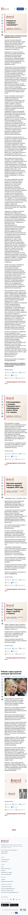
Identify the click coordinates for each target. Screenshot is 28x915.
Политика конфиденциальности (8, 888)
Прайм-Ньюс (13, 629)
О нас (2, 866)
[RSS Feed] (19, 899)
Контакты (3, 870)
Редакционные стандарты (6, 872)
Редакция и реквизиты (6, 868)
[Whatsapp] (2, 899)
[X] (8, 899)
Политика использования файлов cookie (9, 892)
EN (11, 912)
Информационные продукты (7, 881)
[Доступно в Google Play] (14, 905)
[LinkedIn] (16, 899)
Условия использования (6, 886)
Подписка (3, 879)
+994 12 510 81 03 (4, 851)
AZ (14, 912)
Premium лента (4, 861)
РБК (23, 437)
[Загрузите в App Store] (5, 905)
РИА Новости (16, 37)
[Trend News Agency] (4, 841)
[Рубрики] (25, 9)
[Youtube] (11, 899)
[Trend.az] (5, 9)
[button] (2, 14)
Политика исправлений (6, 874)
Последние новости (5, 859)
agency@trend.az (4, 853)
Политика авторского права (7, 890)
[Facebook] (5, 899)
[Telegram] (14, 899)
